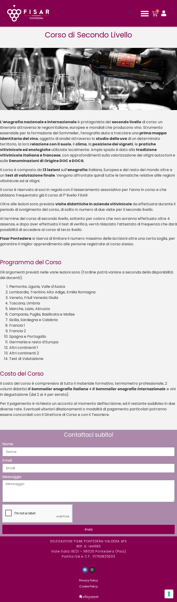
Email (7, 461)
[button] (144, 13)
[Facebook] (85, 570)
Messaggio (11, 477)
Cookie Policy (88, 586)
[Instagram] (92, 570)
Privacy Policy (88, 580)
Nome (7, 444)
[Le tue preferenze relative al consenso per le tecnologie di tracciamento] (169, 594)
